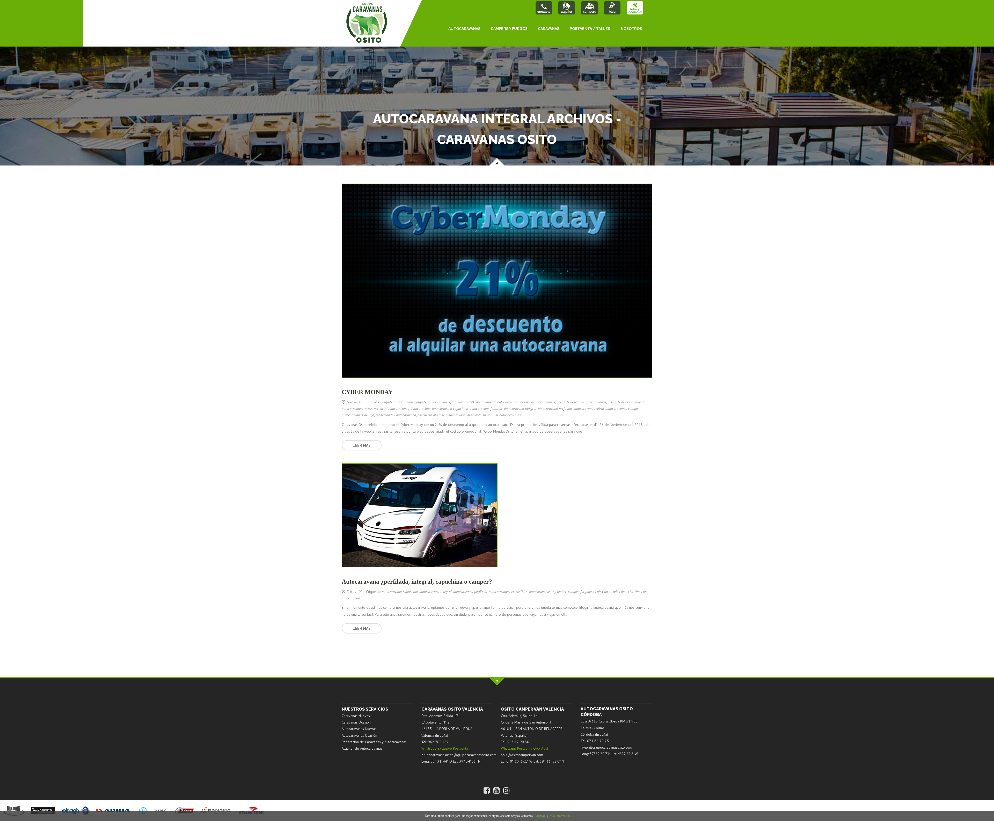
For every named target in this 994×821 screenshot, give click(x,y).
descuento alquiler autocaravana (441, 415)
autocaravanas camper (622, 408)
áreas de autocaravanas (537, 402)
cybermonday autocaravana (396, 415)
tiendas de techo (621, 591)
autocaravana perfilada (555, 408)
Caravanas (548, 29)
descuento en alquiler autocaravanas (494, 415)
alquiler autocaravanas (433, 402)
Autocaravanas (464, 29)
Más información (560, 816)
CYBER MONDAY (367, 392)
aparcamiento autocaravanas (497, 402)
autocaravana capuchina (450, 408)
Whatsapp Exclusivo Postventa (444, 748)
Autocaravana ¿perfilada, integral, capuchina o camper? (417, 581)
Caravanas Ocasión (356, 722)
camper (573, 591)
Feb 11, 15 (354, 591)
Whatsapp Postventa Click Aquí (524, 748)
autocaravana (420, 408)
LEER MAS (362, 445)
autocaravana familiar (486, 408)
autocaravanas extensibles (508, 591)
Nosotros (631, 29)
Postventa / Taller (590, 29)
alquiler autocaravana (398, 402)
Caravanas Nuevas (356, 715)
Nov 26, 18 (354, 402)
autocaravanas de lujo (358, 415)
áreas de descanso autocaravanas (581, 402)
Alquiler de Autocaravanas (362, 748)
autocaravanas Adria (588, 408)
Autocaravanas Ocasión (359, 735)
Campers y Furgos (509, 29)
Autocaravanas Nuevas (359, 728)
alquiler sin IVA (463, 402)
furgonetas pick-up (594, 591)
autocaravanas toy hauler (547, 591)
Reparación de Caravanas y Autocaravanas (374, 742)
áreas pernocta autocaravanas (387, 408)
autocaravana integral (520, 408)
